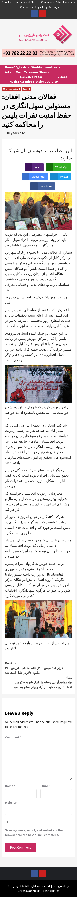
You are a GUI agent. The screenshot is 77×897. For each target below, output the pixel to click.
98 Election (37, 81)
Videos (62, 77)
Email (45, 786)
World (35, 67)
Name (10, 786)
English (39, 7)
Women (45, 67)
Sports (55, 67)
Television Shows (36, 72)
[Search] (70, 71)
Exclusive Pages (31, 77)
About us (7, 2)
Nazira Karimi (19, 81)
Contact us (26, 7)
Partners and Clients (27, 2)
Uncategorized (11, 88)
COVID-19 (51, 81)
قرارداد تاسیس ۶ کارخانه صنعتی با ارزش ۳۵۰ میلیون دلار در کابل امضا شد (34, 668)
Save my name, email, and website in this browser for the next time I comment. (34, 832)
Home (9, 67)
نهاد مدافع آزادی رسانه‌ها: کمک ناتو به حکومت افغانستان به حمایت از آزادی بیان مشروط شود (42, 682)
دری (56, 7)
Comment (13, 737)
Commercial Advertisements (58, 2)
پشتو (49, 7)
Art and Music (14, 72)
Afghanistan (22, 67)
